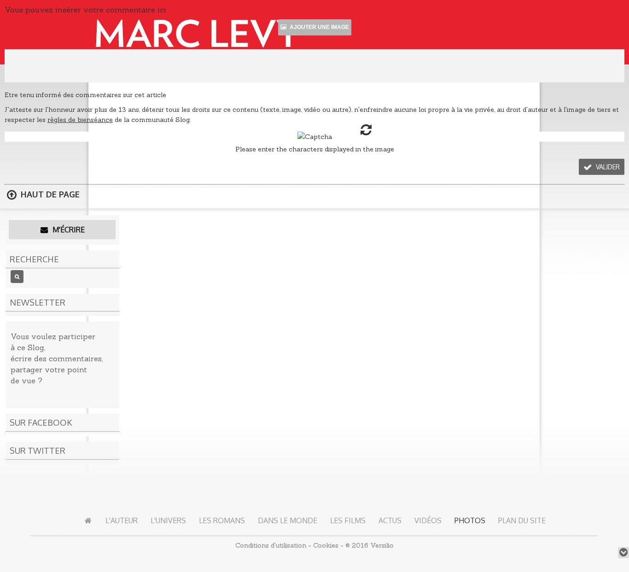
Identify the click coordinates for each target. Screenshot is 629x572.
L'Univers (168, 520)
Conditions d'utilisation (270, 545)
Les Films (348, 520)
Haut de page (49, 194)
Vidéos (428, 520)
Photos (469, 520)
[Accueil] (88, 520)
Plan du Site (522, 520)
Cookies (325, 545)
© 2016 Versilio (369, 545)
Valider (607, 167)
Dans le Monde (287, 520)
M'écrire (68, 229)
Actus (390, 520)
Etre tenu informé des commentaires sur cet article (85, 95)
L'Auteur (121, 520)
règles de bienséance (80, 120)
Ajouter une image (318, 27)
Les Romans (222, 520)
